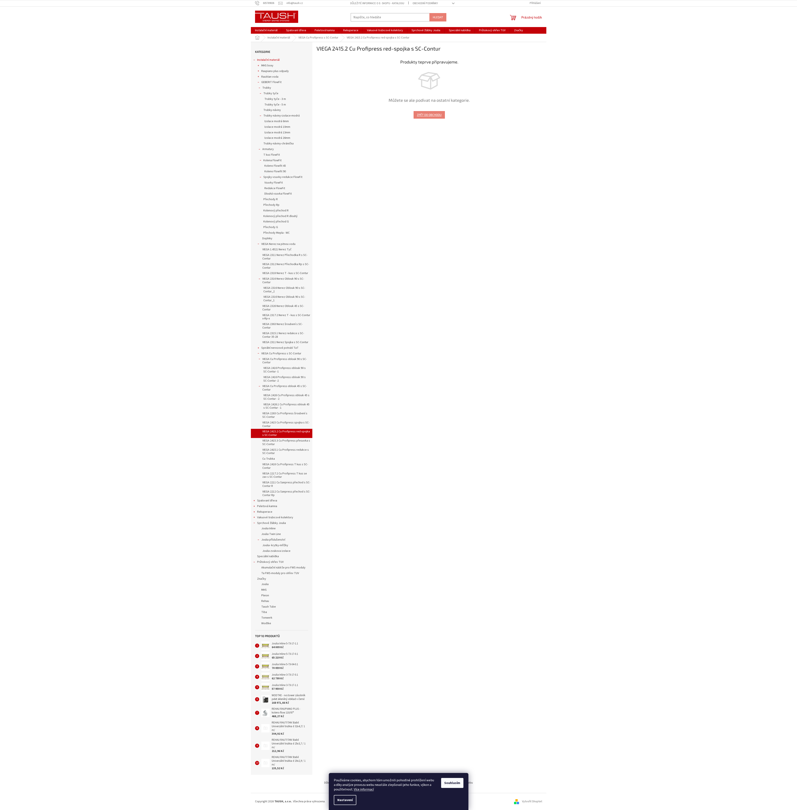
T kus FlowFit (271, 155)
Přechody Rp (271, 205)
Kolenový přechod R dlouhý (280, 216)
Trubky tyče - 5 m (275, 105)
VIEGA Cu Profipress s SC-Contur (281, 353)
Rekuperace (264, 512)
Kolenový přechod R (276, 210)
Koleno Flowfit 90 (275, 171)
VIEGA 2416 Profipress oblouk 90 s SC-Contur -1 (284, 370)
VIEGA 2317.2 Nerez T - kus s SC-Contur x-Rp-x (286, 317)
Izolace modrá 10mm (277, 127)
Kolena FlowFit (272, 160)
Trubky (266, 88)
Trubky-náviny (272, 110)
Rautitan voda (269, 77)
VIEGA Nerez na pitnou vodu (278, 244)
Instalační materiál (268, 60)
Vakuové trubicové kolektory (275, 517)
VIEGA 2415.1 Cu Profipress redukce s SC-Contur (285, 451)
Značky (261, 579)
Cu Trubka (268, 459)
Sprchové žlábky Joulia (271, 523)
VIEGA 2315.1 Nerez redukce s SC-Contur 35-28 (283, 335)
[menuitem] (266, 30)
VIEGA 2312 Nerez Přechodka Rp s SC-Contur (285, 266)
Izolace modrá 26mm (277, 138)
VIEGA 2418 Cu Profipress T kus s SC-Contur (285, 466)
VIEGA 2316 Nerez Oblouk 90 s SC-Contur (283, 280)
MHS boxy (267, 65)
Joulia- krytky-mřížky (275, 545)
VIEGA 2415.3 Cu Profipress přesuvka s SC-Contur (286, 442)
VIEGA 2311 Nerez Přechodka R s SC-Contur (284, 257)
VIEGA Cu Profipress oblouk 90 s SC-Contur (284, 361)
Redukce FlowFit (274, 188)
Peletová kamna (267, 506)
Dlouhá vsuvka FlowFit (278, 194)
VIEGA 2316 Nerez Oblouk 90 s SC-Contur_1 (284, 299)
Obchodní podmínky (425, 3)
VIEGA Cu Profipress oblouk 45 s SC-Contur (284, 388)
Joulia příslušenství (273, 540)
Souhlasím (452, 783)
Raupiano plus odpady (275, 71)
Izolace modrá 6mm (276, 121)
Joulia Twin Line (271, 534)
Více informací (364, 789)
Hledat (438, 17)
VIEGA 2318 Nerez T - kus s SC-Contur (285, 273)
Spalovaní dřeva (267, 501)
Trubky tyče (270, 93)
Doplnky (267, 238)
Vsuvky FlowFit (273, 183)
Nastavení (345, 800)
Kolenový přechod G (276, 222)
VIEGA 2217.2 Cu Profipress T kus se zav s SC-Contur (284, 475)
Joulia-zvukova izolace (276, 551)
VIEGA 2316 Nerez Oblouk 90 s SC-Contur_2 (284, 290)
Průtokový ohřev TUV (270, 562)
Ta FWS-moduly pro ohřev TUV (280, 573)
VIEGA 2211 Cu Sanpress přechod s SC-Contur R (286, 484)
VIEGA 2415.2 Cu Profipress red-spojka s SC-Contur (286, 433)
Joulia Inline (268, 528)
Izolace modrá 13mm (277, 132)
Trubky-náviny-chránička (278, 143)
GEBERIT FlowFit (271, 82)
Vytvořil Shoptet (532, 801)
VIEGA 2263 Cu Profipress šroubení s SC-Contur (284, 415)
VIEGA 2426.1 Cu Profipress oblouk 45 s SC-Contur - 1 (286, 406)
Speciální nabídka (268, 556)
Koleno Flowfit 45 (275, 166)
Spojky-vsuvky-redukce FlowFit (282, 177)
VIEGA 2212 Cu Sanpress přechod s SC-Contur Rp (286, 493)
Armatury (268, 149)
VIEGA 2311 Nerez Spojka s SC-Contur (285, 342)
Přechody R (270, 199)
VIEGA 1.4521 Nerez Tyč (277, 249)
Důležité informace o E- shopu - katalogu (377, 3)
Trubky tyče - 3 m (275, 99)
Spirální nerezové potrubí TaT (280, 348)
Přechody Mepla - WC (276, 233)
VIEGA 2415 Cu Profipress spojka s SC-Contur (285, 424)
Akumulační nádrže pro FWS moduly (283, 568)
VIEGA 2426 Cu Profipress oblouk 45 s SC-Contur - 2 (286, 397)
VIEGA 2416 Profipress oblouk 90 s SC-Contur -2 (284, 379)
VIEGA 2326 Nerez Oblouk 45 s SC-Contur (283, 308)
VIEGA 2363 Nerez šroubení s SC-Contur (282, 326)
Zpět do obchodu (429, 115)
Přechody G (270, 227)
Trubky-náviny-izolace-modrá (281, 116)
